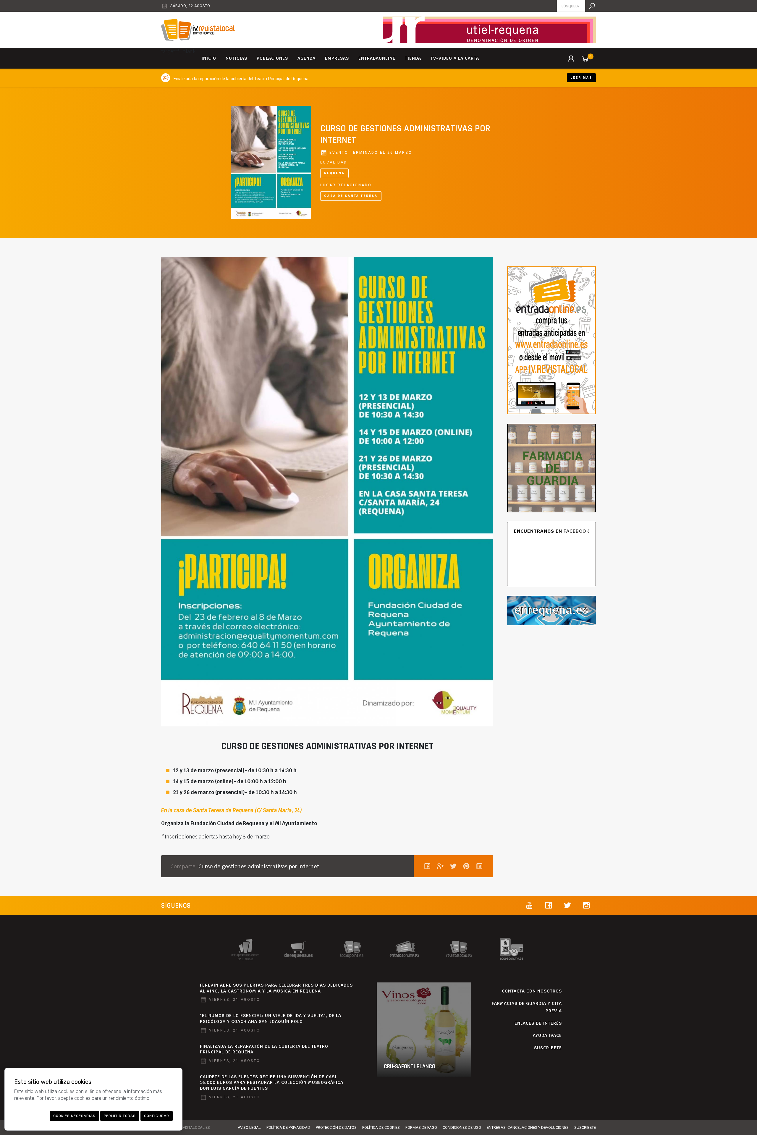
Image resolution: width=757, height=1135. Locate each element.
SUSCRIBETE (548, 1047)
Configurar (156, 1116)
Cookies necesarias (74, 1116)
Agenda (306, 58)
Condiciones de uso (462, 1127)
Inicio (208, 58)
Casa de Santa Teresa (351, 195)
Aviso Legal (249, 1127)
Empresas (337, 58)
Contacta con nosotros (532, 991)
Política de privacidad (288, 1127)
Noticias (236, 58)
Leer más (581, 77)
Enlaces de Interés (538, 1023)
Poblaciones (272, 58)
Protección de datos (336, 1127)
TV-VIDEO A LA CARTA (455, 58)
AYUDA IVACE (547, 1035)
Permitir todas (120, 1116)
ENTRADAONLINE (376, 58)
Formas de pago (421, 1127)
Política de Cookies (381, 1127)
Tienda (413, 58)
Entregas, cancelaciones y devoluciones (528, 1127)
